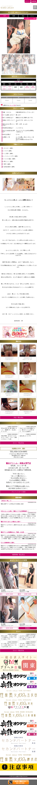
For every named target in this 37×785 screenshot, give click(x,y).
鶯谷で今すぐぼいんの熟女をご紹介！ (11, 521)
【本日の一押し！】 (6, 500)
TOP (4, 16)
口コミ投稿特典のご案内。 (8, 542)
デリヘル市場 (15, 776)
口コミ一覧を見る (18, 443)
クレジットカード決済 (18, 492)
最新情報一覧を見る (18, 554)
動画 (14, 16)
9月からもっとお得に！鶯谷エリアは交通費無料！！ (15, 511)
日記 (23, 16)
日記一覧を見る (18, 417)
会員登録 (34, 1)
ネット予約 (13, 105)
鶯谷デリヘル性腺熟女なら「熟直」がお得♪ (12, 532)
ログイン (27, 1)
